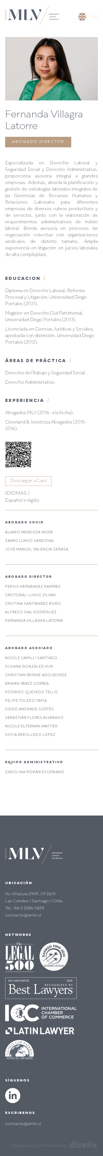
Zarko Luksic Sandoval (30, 541)
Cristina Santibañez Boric (33, 604)
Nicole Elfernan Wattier (31, 726)
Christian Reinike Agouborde (36, 675)
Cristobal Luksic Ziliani (30, 595)
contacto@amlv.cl (23, 1124)
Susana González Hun (29, 666)
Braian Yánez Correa (27, 684)
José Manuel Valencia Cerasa (36, 549)
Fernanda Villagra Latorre (34, 621)
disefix (83, 1145)
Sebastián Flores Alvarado (34, 718)
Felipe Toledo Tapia (26, 701)
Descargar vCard (28, 481)
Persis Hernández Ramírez (33, 587)
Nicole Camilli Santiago (31, 658)
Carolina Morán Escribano (34, 772)
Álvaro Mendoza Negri (29, 532)
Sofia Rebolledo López (30, 735)
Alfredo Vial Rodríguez (31, 612)
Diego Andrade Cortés (29, 709)
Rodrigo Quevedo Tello (31, 692)
